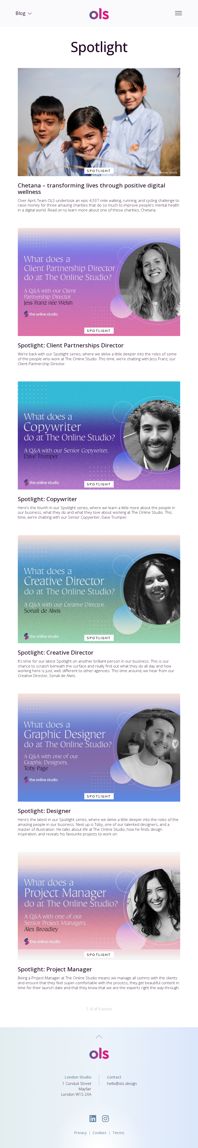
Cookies (99, 1132)
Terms (118, 1132)
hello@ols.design (122, 1083)
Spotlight (99, 170)
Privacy (80, 1132)
